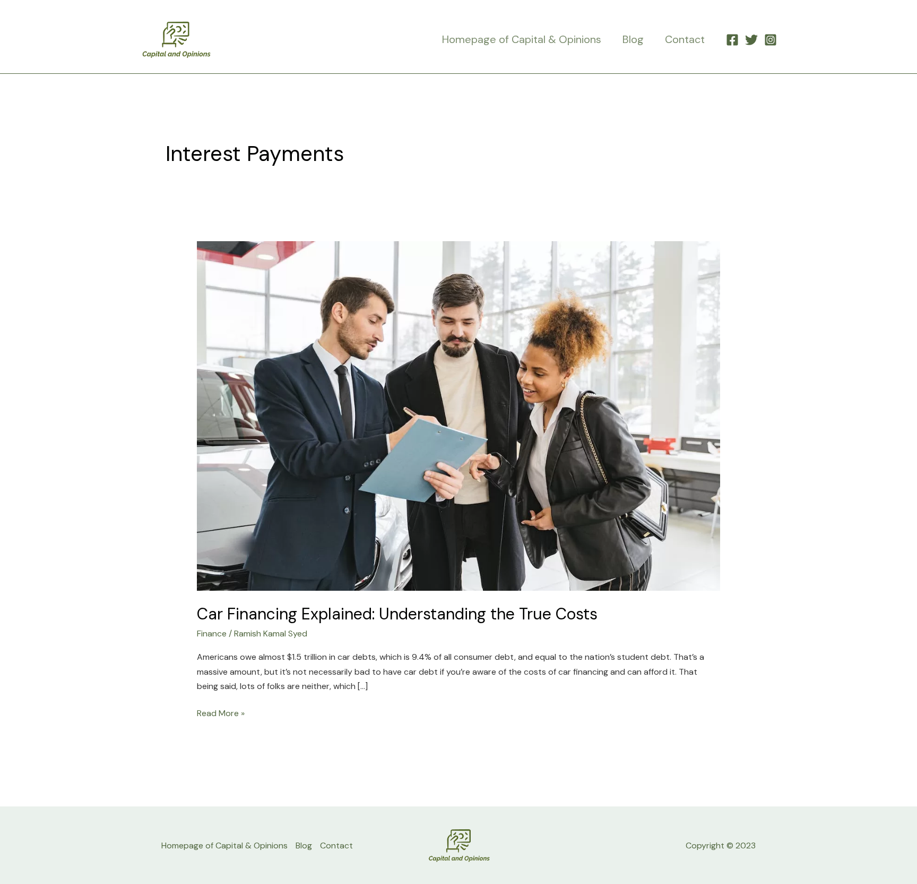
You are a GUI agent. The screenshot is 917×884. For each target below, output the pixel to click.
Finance (212, 633)
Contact (685, 39)
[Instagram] (770, 39)
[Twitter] (751, 39)
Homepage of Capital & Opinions (521, 39)
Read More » (221, 712)
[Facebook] (732, 39)
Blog (633, 39)
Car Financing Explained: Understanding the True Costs (397, 614)
